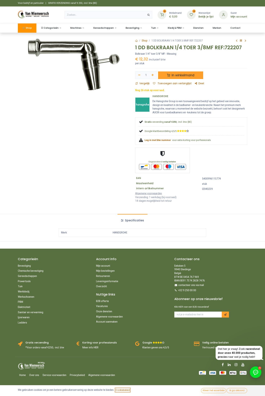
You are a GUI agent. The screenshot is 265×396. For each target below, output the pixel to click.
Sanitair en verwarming (30, 312)
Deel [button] (201, 83)
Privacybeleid (77, 375)
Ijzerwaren (24, 317)
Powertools (24, 281)
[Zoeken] (148, 14)
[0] (162, 14)
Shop (144, 40)
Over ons (34, 375)
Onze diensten (104, 311)
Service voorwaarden (54, 375)
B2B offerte (102, 301)
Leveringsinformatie (107, 281)
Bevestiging (24, 265)
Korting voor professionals (99, 342)
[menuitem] (27, 28)
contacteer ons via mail (191, 285)
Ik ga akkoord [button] (236, 390)
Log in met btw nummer (158, 140)
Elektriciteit (24, 307)
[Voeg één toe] (152, 75)
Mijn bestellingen (105, 270)
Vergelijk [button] (144, 83)
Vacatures (102, 306)
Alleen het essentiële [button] (213, 390)
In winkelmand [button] (182, 75)
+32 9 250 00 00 (187, 290)
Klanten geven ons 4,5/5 (155, 347)
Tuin (20, 286)
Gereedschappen (27, 276)
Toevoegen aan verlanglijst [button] (174, 83)
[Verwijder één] (139, 75)
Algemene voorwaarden (109, 316)
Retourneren (103, 276)
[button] (225, 315)
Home (22, 375)
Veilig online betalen (215, 342)
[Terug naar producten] (241, 41)
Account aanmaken (107, 321)
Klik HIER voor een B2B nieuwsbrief (191, 307)
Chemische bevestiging (30, 270)
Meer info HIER (90, 347)
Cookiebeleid (123, 389)
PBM (20, 301)
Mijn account (103, 265)
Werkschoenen (26, 296)
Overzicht (101, 286)
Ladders (22, 322)
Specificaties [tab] (134, 220)
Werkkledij (23, 291)
